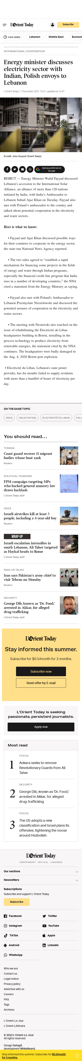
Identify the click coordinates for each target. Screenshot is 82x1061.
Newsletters (11, 879)
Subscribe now (41, 671)
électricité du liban (56, 417)
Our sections (12, 871)
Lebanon (34, 36)
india (9, 417)
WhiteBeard (27, 1048)
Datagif (17, 1045)
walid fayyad (27, 417)
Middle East (56, 36)
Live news (13, 37)
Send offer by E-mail (41, 683)
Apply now (41, 726)
